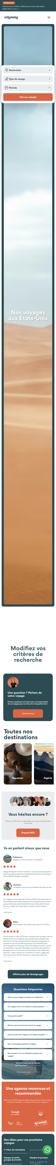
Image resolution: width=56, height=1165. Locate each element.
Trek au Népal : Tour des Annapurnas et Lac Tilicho (31, 924)
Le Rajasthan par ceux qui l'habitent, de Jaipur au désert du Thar (33, 887)
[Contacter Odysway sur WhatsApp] (47, 1150)
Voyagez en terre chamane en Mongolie (28, 860)
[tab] (15, 1150)
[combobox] (28, 70)
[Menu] (49, 17)
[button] (49, 70)
